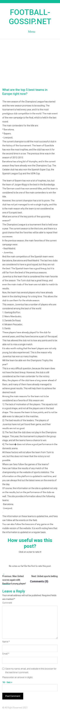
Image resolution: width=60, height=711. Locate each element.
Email (5, 653)
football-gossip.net (30, 17)
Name (6, 641)
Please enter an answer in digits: (17, 677)
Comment (7, 603)
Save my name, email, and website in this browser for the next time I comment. (30, 671)
